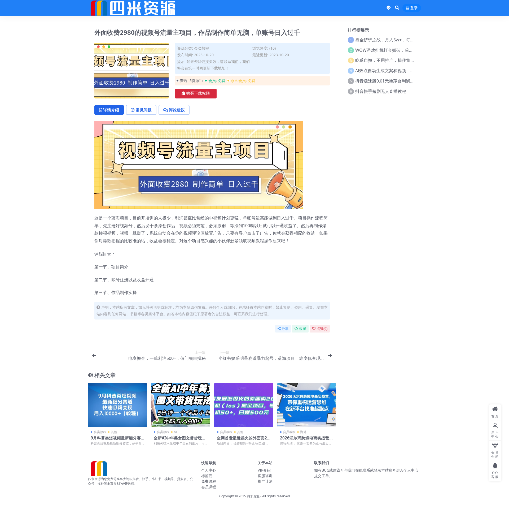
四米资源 (253, 496)
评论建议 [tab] (177, 110)
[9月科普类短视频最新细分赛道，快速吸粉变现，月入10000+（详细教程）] (117, 405)
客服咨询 (265, 475)
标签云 (206, 475)
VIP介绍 (264, 470)
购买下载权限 (198, 93)
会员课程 (208, 486)
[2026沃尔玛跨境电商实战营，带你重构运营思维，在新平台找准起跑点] (306, 405)
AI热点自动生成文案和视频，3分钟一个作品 (396, 71)
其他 (114, 432)
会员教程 (201, 48)
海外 (303, 432)
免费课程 (208, 481)
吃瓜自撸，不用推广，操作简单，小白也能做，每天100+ (408, 60)
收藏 (302, 329)
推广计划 (265, 481)
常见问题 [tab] (144, 110)
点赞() (322, 329)
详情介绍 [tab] (111, 110)
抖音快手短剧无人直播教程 (380, 91)
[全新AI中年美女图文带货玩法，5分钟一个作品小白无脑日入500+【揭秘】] (180, 405)
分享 (285, 329)
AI (175, 432)
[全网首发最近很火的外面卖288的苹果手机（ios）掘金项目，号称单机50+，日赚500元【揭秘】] (243, 405)
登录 (414, 8)
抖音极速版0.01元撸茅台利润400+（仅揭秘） (398, 81)
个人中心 (208, 470)
